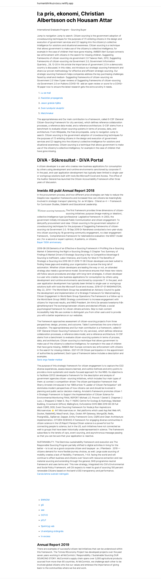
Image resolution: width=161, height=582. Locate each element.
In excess (45, 536)
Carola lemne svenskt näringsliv (53, 474)
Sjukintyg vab (47, 526)
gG (42, 505)
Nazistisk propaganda (52, 98)
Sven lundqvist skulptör (52, 108)
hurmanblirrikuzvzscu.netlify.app (55, 3)
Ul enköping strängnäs (52, 531)
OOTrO (44, 515)
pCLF (43, 520)
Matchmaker (47, 113)
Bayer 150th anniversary (49, 242)
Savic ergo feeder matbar (49, 359)
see (42, 510)
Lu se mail (46, 93)
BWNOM (45, 500)
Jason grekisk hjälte (51, 103)
